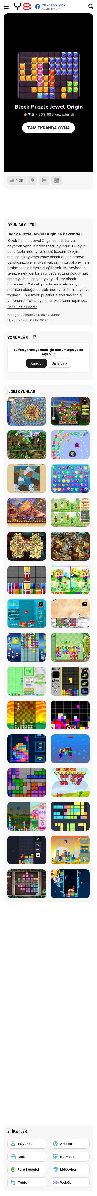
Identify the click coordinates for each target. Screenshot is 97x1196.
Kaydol (36, 363)
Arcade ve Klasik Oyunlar (40, 315)
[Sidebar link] (6, 7)
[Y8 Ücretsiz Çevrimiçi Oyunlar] (22, 6)
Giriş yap (59, 363)
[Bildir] (44, 180)
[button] (22, 307)
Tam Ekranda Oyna (48, 127)
